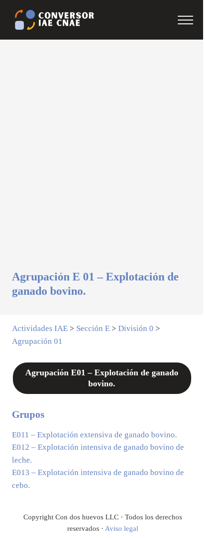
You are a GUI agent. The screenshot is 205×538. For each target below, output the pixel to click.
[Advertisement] (102, 162)
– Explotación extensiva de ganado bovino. (94, 434)
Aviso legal (121, 528)
